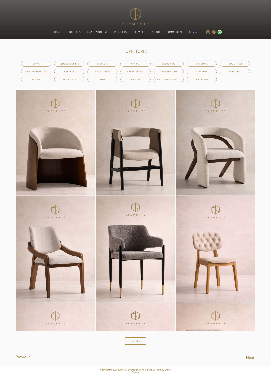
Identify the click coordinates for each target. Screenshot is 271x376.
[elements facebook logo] (214, 32)
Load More (135, 341)
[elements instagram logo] (208, 32)
